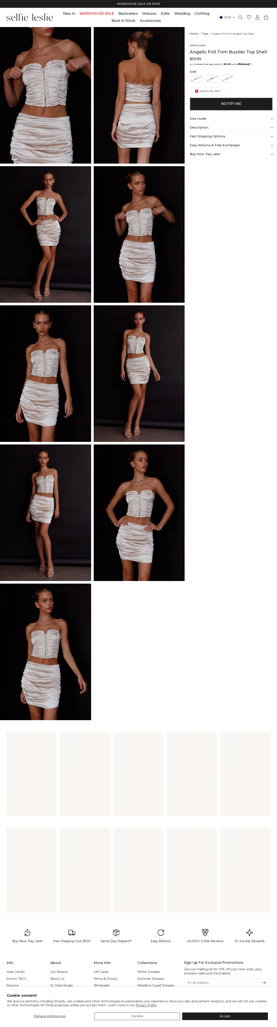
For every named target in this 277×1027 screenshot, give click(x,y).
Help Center (15, 972)
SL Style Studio (61, 985)
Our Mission (59, 972)
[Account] (257, 17)
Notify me (231, 104)
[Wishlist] (249, 17)
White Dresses (148, 972)
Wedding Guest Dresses (155, 985)
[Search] (240, 17)
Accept (225, 1016)
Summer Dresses (150, 978)
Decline (137, 1016)
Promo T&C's (16, 978)
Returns (12, 985)
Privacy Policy (146, 1005)
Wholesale (102, 985)
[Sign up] (264, 982)
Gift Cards (101, 972)
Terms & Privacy (106, 978)
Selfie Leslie (197, 45)
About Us (57, 978)
